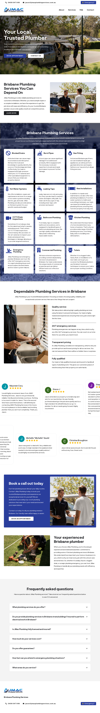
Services (72, 10)
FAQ (81, 10)
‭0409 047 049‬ (12, 2)
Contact (90, 10)
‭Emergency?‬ (88, 2)
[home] (13, 10)
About (61, 10)
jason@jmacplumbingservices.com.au (39, 2)
